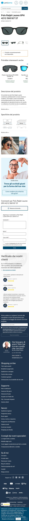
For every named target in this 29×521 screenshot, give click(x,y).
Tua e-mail (6, 237)
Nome (5, 231)
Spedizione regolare (6, 411)
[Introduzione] (1, 12)
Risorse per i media (6, 461)
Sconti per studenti (6, 427)
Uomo (8, 12)
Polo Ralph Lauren (16, 12)
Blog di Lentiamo (5, 464)
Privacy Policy (22, 517)
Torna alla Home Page (11, 502)
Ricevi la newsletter (14, 335)
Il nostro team (4, 458)
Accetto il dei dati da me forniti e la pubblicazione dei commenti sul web (14, 244)
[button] (5, 43)
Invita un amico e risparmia (8, 419)
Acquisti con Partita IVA (7, 396)
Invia (14, 248)
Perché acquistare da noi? (8, 466)
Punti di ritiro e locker (6, 374)
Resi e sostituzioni (6, 388)
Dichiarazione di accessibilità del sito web (12, 379)
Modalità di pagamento (7, 369)
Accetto (18, 519)
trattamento (13, 243)
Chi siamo (3, 456)
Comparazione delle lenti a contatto (10, 447)
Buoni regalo (4, 416)
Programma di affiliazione (8, 422)
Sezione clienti (5, 402)
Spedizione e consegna (7, 371)
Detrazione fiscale (6, 394)
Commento (6, 220)
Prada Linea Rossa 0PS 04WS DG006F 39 (10, 75)
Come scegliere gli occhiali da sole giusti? (14, 192)
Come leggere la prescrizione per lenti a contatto (13, 444)
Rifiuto (25, 519)
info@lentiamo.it (16, 357)
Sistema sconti (5, 424)
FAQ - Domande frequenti (7, 399)
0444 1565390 (15, 355)
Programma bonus (6, 413)
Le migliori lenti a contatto (8, 439)
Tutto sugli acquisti (6, 366)
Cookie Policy (17, 512)
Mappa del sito (5, 472)
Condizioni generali (6, 377)
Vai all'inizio (20, 502)
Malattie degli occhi (6, 441)
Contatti (3, 469)
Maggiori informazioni (8, 519)
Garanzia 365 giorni (6, 391)
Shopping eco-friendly (7, 430)
